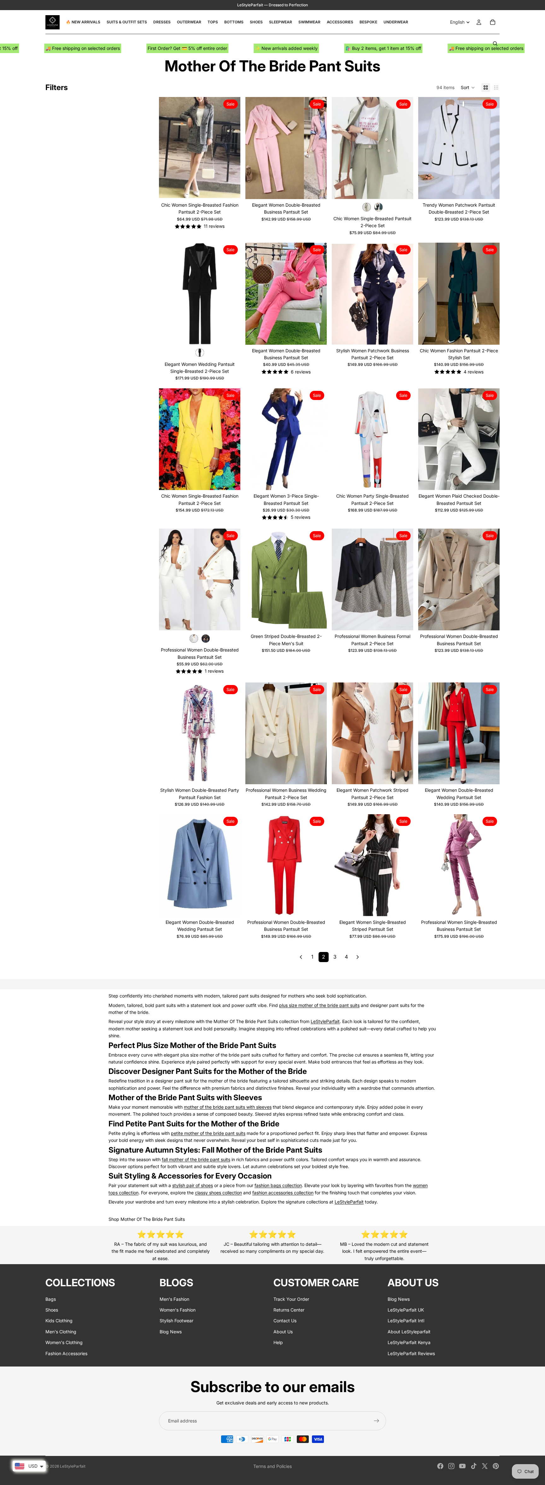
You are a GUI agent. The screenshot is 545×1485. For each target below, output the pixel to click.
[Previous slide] (168, 148)
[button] (468, 87)
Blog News (171, 1331)
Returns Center (288, 1309)
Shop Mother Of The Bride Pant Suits (146, 1219)
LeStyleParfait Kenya (409, 1342)
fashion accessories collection (283, 1192)
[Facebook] (440, 1466)
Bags (50, 1299)
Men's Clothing (60, 1331)
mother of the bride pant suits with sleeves (228, 1107)
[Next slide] (230, 148)
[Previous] (301, 957)
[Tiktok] (474, 1466)
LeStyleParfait (325, 1021)
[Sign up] (376, 1420)
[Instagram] (451, 1466)
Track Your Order (291, 1299)
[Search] (495, 44)
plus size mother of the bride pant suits (319, 1005)
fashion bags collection (278, 1185)
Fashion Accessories (66, 1353)
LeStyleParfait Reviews (411, 1353)
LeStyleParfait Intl (406, 1320)
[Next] (357, 957)
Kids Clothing (59, 1320)
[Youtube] (462, 1466)
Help (278, 1342)
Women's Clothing (64, 1342)
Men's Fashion (174, 1299)
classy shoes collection (218, 1192)
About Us (283, 1331)
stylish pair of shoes (192, 1185)
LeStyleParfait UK (406, 1309)
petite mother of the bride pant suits (208, 1133)
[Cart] (493, 22)
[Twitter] (485, 1466)
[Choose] (230, 189)
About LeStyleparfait (409, 1331)
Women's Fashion (178, 1309)
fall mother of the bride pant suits (196, 1159)
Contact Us (284, 1320)
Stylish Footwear (176, 1320)
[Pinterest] (496, 1466)
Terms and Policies (272, 1466)
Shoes (51, 1309)
